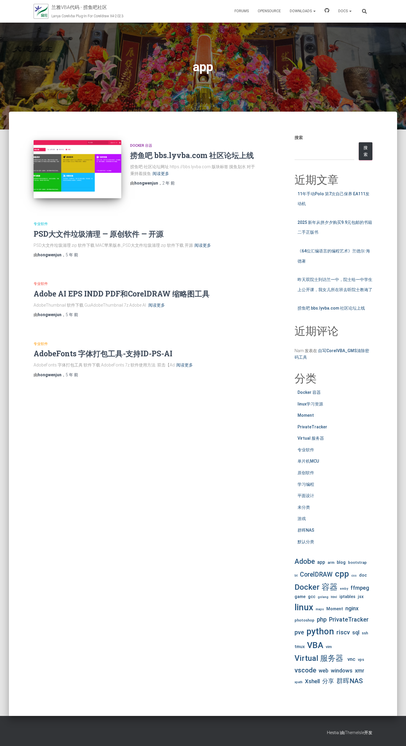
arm (331, 562)
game (300, 596)
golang (323, 597)
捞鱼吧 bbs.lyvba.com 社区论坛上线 (192, 155)
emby (344, 589)
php (322, 619)
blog (341, 562)
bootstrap (357, 562)
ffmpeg (359, 588)
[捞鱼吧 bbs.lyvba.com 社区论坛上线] (77, 169)
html (334, 597)
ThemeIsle (354, 732)
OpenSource (269, 11)
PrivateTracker (312, 426)
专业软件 (41, 224)
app (321, 562)
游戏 (302, 518)
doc (363, 575)
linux (304, 607)
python (320, 631)
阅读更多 (160, 173)
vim (329, 646)
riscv (343, 632)
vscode (305, 670)
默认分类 (306, 541)
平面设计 (306, 495)
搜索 (299, 137)
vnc (351, 659)
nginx (351, 608)
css (354, 576)
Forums (242, 11)
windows (342, 670)
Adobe (305, 561)
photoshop (304, 620)
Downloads (301, 11)
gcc (311, 596)
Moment (306, 415)
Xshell (312, 681)
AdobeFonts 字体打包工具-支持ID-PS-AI (103, 353)
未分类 (304, 507)
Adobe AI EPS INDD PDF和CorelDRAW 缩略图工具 (122, 294)
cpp (342, 574)
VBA (315, 645)
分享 (328, 681)
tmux (300, 646)
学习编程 (306, 484)
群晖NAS (306, 530)
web (323, 670)
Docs (343, 11)
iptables (347, 596)
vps (361, 659)
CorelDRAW (316, 574)
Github (327, 11)
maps (320, 609)
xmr (359, 670)
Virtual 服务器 (311, 438)
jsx (360, 596)
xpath (299, 682)
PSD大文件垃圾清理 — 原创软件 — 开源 (98, 234)
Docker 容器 (141, 145)
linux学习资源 (310, 404)
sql (355, 632)
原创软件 (306, 472)
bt (296, 576)
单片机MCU (308, 461)
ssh (365, 633)
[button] (314, 11)
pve (299, 632)
